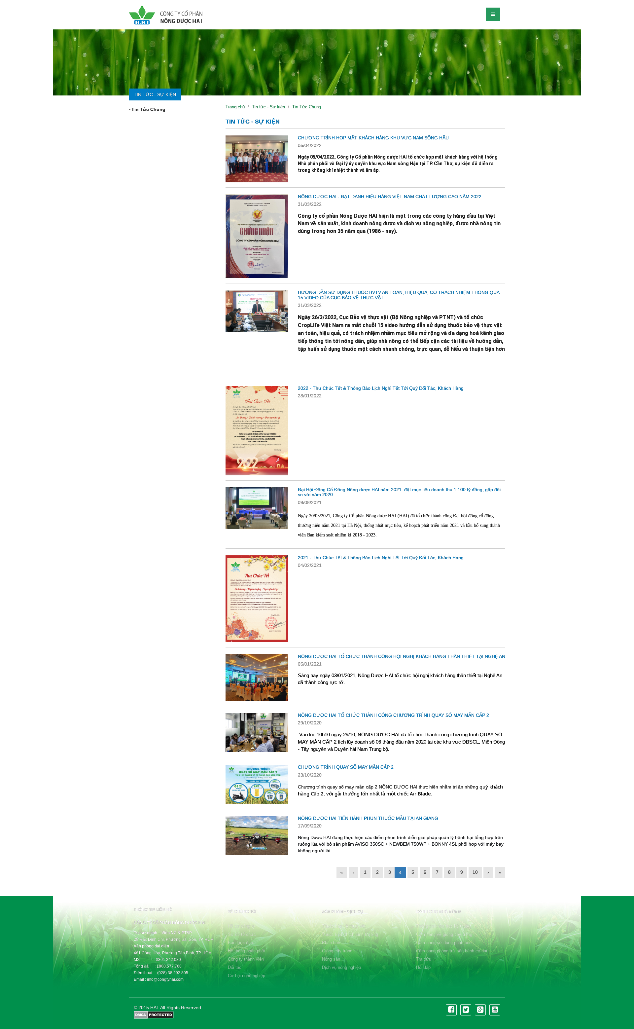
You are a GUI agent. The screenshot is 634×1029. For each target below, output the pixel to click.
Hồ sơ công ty (241, 926)
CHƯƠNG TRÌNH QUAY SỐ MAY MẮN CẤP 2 (346, 767)
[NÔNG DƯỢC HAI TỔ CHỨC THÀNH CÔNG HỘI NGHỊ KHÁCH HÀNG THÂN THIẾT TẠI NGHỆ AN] (257, 677)
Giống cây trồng (337, 950)
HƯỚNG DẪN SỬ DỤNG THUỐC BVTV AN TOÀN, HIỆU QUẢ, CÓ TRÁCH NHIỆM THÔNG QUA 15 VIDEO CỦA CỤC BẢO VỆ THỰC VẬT (398, 295)
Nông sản (331, 959)
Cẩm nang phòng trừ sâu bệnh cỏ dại (451, 950)
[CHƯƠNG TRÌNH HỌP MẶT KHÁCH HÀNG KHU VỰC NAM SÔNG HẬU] (257, 158)
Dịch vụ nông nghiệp (341, 967)
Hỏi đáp (423, 967)
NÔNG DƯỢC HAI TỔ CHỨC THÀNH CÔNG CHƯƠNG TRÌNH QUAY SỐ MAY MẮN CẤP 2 (393, 715)
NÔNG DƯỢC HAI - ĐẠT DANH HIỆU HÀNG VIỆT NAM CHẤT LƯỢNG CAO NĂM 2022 (389, 196)
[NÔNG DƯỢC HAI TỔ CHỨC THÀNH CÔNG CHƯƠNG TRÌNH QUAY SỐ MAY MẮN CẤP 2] (257, 732)
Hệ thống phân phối (246, 950)
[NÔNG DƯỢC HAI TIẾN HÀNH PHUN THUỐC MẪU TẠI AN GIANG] (257, 835)
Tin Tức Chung (147, 109)
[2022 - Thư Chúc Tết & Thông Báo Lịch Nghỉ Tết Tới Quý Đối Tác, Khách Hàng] (257, 430)
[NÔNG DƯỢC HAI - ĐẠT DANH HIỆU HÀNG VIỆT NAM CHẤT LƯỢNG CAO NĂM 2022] (257, 236)
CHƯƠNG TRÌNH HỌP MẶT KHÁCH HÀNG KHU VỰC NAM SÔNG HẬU (373, 137)
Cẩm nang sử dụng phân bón (444, 942)
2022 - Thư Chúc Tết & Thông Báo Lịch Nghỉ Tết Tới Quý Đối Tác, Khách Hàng (381, 388)
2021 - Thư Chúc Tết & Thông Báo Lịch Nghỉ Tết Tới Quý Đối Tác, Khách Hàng (381, 557)
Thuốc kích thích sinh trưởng (350, 934)
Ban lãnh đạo (240, 942)
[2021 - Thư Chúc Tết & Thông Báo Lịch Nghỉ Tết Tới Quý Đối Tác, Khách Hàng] (257, 598)
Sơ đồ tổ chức (242, 934)
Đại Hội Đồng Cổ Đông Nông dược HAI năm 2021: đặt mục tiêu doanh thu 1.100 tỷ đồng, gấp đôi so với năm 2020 (399, 492)
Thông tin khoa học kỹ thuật (443, 926)
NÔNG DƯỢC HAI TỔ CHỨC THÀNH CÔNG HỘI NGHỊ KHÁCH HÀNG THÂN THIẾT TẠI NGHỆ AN (401, 656)
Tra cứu (423, 959)
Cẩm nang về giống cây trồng (444, 934)
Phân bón (331, 942)
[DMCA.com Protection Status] (154, 1014)
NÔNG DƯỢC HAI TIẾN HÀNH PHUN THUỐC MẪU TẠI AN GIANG (368, 818)
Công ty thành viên (246, 959)
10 (475, 872)
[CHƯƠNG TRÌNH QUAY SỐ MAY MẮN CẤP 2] (257, 784)
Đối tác (234, 967)
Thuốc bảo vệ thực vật (344, 926)
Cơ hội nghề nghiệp (246, 975)
